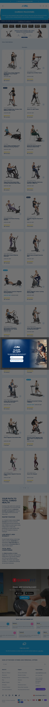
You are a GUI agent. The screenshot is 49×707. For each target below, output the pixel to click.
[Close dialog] (45, 341)
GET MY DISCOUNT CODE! (17, 360)
